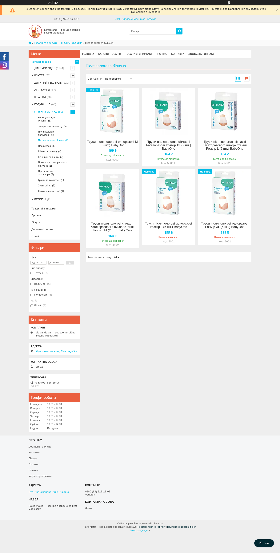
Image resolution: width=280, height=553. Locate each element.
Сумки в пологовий (49, 191)
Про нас (161, 54)
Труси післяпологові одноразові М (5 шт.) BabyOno (112, 143)
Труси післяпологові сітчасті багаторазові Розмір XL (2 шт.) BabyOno (168, 145)
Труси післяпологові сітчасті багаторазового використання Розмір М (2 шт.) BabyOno (112, 227)
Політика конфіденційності (181, 527)
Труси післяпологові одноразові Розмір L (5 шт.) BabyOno (168, 225)
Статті (35, 236)
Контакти (177, 54)
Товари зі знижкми (138, 54)
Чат (267, 543)
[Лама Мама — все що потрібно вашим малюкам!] (35, 31)
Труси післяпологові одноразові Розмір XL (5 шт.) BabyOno (224, 225)
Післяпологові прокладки (46, 133)
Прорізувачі (44, 146)
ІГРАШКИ (40, 97)
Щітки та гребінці (47, 151)
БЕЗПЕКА (40, 199)
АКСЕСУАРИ (42, 89)
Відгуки (35, 222)
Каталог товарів (109, 54)
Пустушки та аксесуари (45, 173)
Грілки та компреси (49, 180)
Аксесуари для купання (46, 119)
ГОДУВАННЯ (42, 104)
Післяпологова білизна (51, 140)
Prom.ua (158, 523)
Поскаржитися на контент (152, 527)
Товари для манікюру (50, 126)
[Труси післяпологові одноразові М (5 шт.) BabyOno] (112, 111)
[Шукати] (179, 31)
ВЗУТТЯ (39, 75)
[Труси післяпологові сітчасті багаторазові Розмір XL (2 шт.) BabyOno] (168, 111)
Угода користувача (40, 476)
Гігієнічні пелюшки (48, 157)
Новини (33, 470)
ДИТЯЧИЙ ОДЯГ (44, 68)
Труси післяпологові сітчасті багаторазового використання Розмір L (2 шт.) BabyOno (225, 145)
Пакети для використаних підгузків (53, 164)
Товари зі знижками (43, 208)
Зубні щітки (44, 185)
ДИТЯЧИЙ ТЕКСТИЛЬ (48, 82)
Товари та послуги (45, 42)
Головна (88, 54)
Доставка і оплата (201, 54)
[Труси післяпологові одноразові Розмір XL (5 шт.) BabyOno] (224, 193)
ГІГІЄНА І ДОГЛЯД (71, 42)
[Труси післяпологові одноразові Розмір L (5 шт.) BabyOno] (168, 193)
